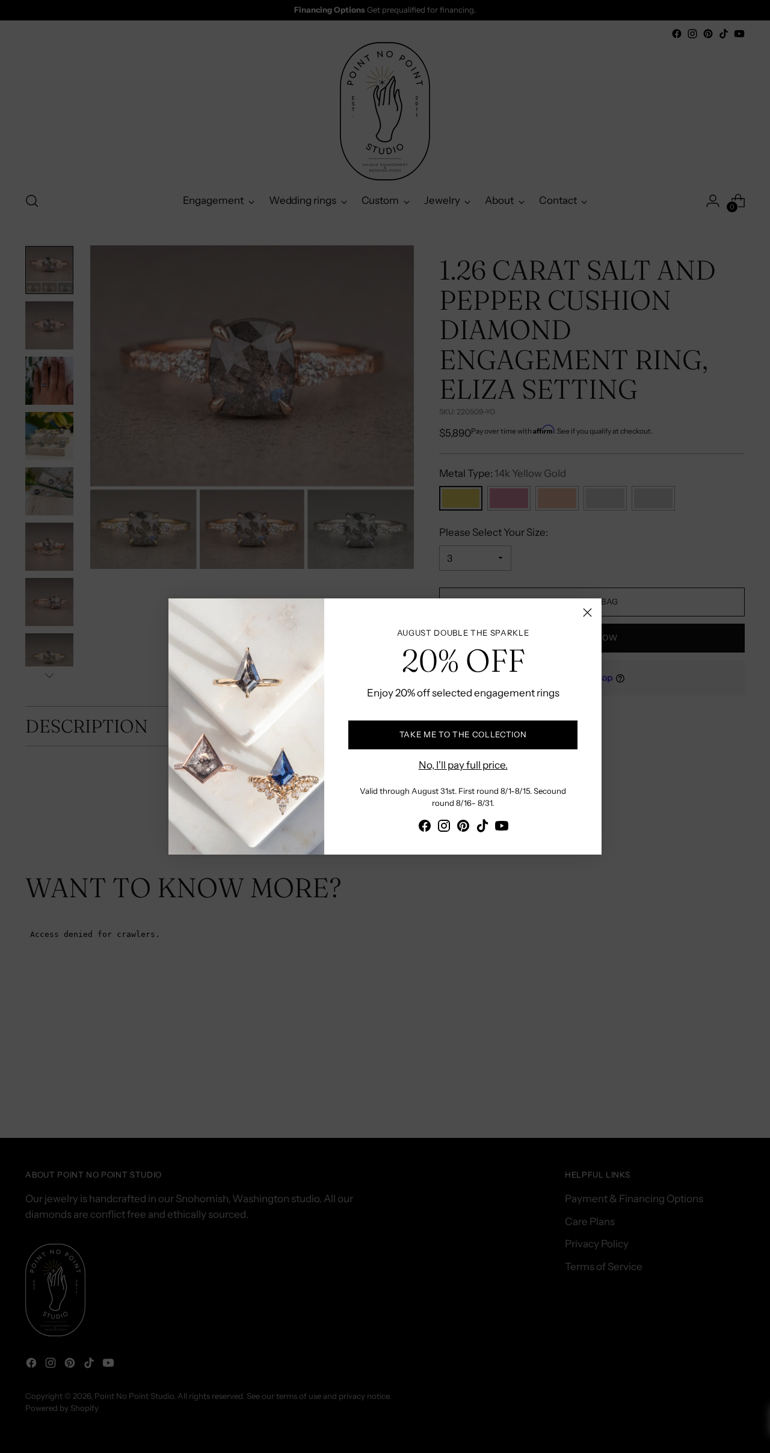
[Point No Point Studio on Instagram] (444, 828)
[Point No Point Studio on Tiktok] (482, 828)
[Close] (587, 612)
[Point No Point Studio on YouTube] (501, 828)
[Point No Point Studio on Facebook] (424, 828)
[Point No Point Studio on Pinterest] (463, 828)
